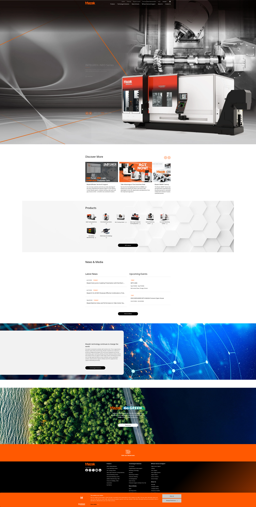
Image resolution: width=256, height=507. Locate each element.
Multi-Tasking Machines (112, 466)
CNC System (131, 466)
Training (153, 468)
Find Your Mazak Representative (149, 1)
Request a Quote (136, 1)
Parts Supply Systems (156, 472)
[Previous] (87, 113)
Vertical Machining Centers (112, 474)
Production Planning (133, 476)
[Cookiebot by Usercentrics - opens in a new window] (82, 504)
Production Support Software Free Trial (137, 482)
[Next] (90, 113)
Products (112, 4)
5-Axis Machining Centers (112, 468)
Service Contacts (154, 476)
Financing (129, 1)
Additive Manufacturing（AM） (113, 478)
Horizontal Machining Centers (113, 476)
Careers (123, 1)
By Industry (109, 485)
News (130, 488)
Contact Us (168, 4)
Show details (94, 504)
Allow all (172, 496)
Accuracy (131, 472)
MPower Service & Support (148, 4)
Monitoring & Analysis (133, 474)
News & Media (133, 486)
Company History (155, 488)
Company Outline (155, 486)
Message (153, 484)
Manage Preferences (171, 500)
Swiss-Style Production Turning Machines (115, 472)
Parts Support (154, 470)
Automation (109, 482)
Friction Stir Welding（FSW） (113, 480)
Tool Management (133, 478)
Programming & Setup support (135, 468)
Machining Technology (134, 470)
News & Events (135, 4)
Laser (159, 1)
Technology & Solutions (123, 4)
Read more (128, 425)
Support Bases (154, 474)
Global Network (170, 1)
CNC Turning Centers (111, 470)
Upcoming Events (132, 490)
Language (164, 1)
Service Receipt (154, 478)
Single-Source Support (156, 466)
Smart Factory (132, 480)
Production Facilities (155, 490)
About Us (160, 4)
